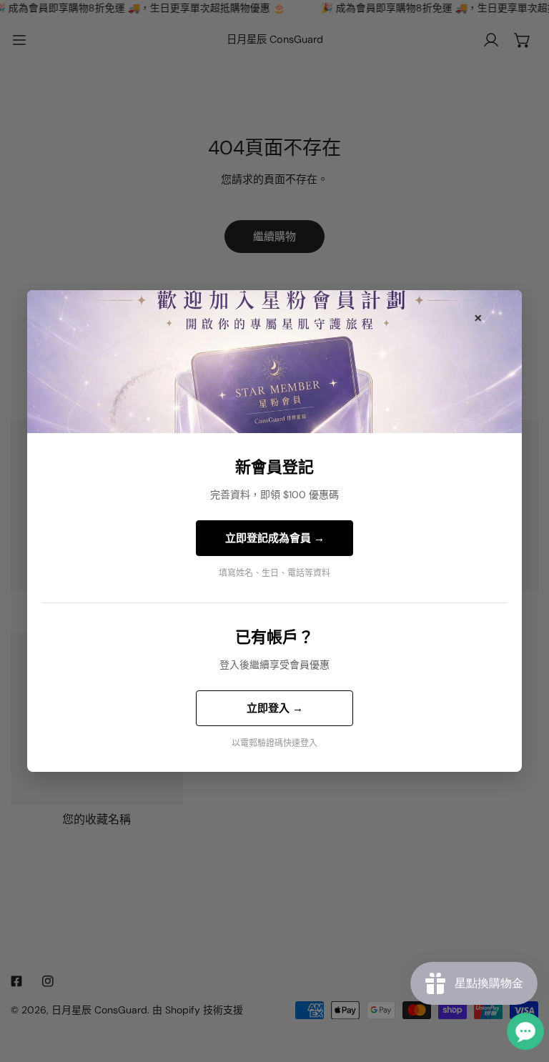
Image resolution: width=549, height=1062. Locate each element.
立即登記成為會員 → (275, 538)
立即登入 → (275, 708)
